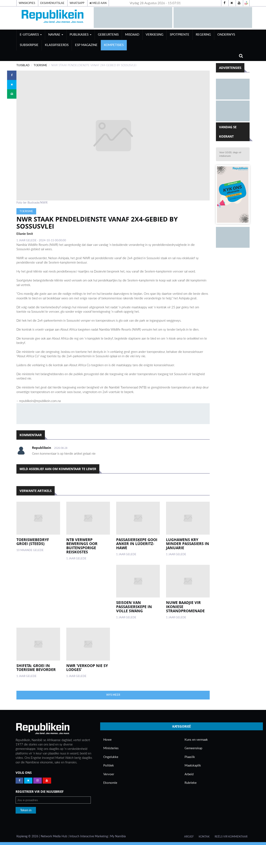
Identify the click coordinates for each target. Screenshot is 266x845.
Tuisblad (23, 65)
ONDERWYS (226, 34)
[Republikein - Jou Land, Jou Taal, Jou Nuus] (43, 728)
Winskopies (27, 3)
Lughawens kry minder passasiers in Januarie (187, 543)
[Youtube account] (239, 3)
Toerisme (40, 65)
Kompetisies (114, 45)
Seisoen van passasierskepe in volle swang (134, 606)
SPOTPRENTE (179, 34)
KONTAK (204, 836)
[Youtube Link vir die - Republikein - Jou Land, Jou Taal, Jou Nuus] (47, 781)
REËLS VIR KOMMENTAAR (231, 836)
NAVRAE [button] (54, 34)
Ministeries (111, 748)
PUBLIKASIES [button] (79, 34)
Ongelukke (110, 757)
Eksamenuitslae (52, 3)
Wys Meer (113, 695)
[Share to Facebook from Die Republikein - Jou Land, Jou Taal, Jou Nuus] (11, 75)
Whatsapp (77, 3)
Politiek (108, 765)
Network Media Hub (54, 836)
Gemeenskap (193, 748)
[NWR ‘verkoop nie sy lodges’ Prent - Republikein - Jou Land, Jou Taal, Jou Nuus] (88, 644)
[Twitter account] (232, 3)
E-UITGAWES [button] (30, 34)
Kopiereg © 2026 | (28, 836)
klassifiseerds (57, 45)
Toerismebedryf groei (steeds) (32, 541)
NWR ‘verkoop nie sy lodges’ (87, 667)
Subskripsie (29, 45)
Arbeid (189, 774)
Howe (107, 739)
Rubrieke (191, 782)
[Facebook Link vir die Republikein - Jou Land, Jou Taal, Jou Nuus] (19, 781)
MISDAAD (132, 34)
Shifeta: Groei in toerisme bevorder (36, 667)
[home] (53, 17)
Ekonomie (110, 782)
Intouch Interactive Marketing (88, 836)
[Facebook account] (224, 3)
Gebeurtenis (108, 34)
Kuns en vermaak (196, 739)
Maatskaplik (193, 765)
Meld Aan (99, 3)
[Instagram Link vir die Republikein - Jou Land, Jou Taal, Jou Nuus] (37, 781)
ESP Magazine (86, 45)
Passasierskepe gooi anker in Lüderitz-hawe (136, 543)
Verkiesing (154, 34)
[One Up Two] (246, 3)
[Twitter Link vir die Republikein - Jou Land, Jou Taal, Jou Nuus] (28, 781)
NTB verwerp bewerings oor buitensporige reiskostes (81, 545)
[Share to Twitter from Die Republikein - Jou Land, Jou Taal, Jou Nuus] (11, 84)
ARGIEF (189, 836)
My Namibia (118, 836)
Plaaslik (190, 757)
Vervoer (108, 774)
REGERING (203, 34)
